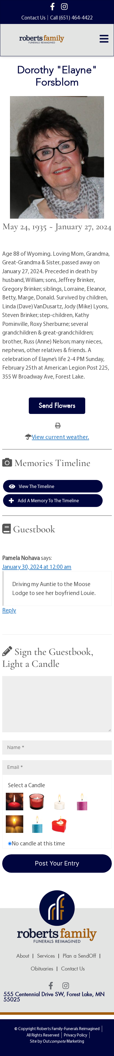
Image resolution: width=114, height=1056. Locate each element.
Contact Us (73, 968)
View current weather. (60, 437)
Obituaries (42, 968)
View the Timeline (36, 486)
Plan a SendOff (79, 956)
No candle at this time (38, 843)
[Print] (57, 425)
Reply (9, 610)
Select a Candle (26, 785)
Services (46, 956)
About (22, 956)
